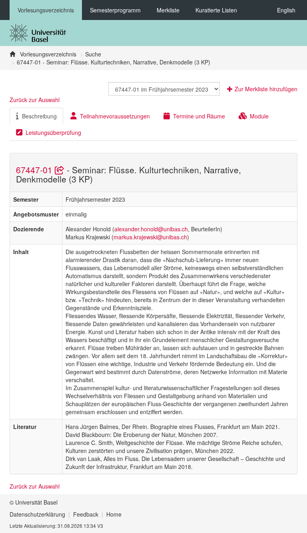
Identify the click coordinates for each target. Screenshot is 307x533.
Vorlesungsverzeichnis (46, 10)
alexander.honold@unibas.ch (151, 229)
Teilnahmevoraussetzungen (115, 116)
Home (114, 514)
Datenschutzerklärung (37, 514)
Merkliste (168, 10)
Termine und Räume (199, 116)
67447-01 (35, 170)
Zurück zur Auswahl (35, 100)
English (286, 10)
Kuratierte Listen (216, 10)
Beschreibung (39, 116)
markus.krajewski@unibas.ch (150, 237)
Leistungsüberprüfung (53, 132)
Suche (93, 54)
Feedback (85, 514)
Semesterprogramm (115, 10)
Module (259, 116)
